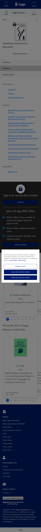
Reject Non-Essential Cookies (20, 277)
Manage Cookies (20, 266)
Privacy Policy (13, 260)
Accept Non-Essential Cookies (20, 272)
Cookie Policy (22, 260)
